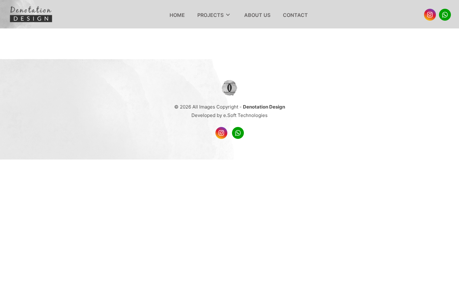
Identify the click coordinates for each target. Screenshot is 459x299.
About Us (257, 15)
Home (177, 15)
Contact (295, 15)
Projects (210, 15)
